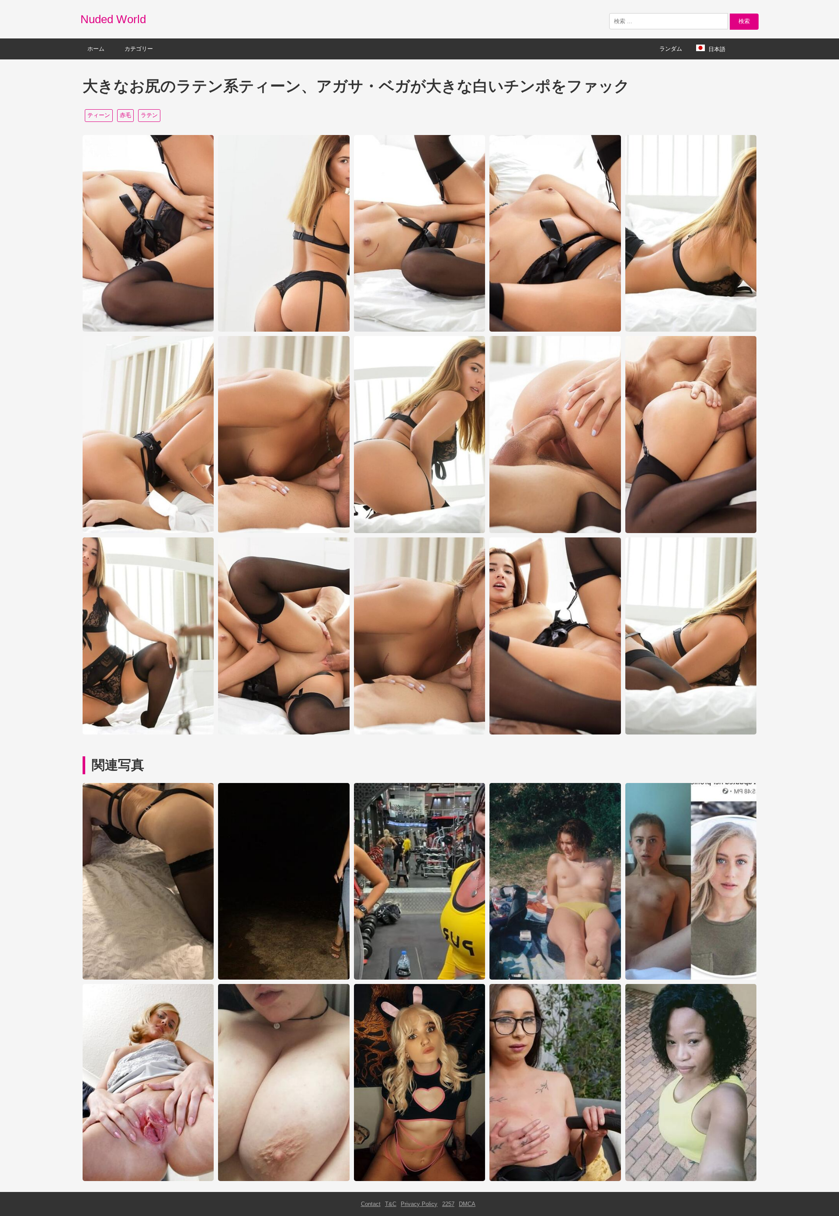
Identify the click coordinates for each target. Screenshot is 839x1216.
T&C (390, 1204)
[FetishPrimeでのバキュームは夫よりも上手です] (555, 1179)
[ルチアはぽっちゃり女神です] (283, 1179)
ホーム (95, 48)
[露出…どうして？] (690, 977)
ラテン (149, 115)
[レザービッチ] (148, 977)
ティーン (98, 115)
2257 (448, 1204)
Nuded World (113, 19)
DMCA (467, 1204)
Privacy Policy (419, 1204)
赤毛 (125, 115)
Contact (371, 1204)
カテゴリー (139, 48)
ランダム (670, 48)
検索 (744, 21)
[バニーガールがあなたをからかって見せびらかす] (419, 1179)
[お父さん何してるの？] (148, 1179)
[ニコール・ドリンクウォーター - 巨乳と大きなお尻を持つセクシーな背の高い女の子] (419, 977)
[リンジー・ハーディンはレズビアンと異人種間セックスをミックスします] (283, 977)
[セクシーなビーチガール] (555, 977)
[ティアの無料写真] (690, 1179)
